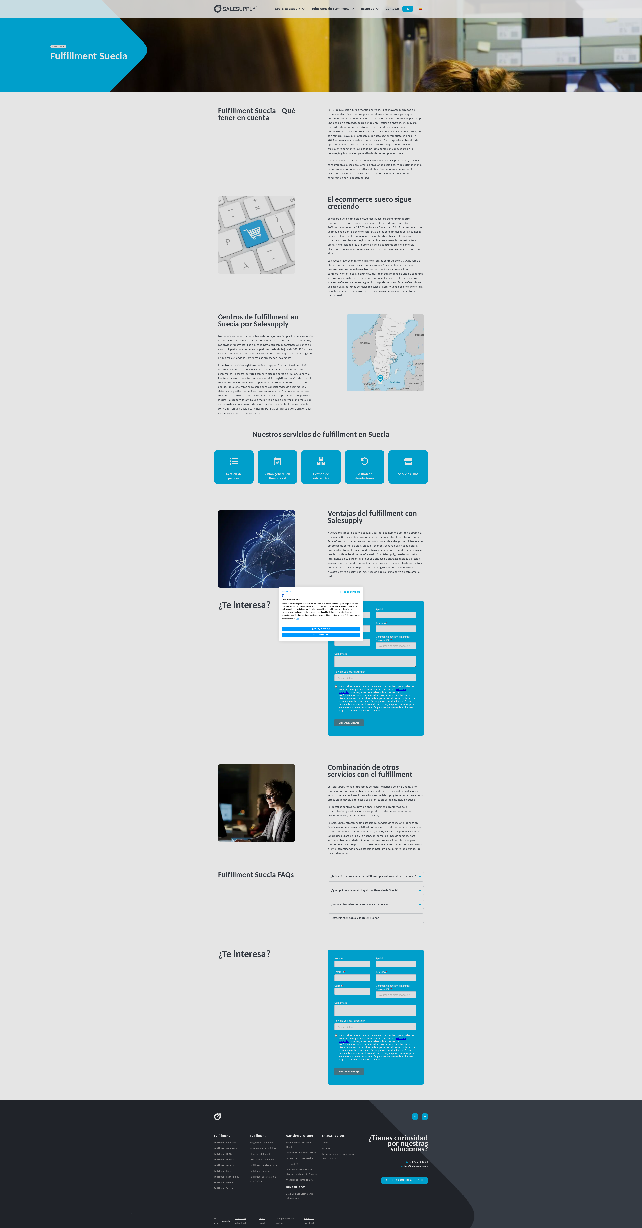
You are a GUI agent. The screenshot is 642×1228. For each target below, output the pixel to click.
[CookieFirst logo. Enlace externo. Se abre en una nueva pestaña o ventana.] (283, 595)
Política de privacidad (349, 592)
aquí (297, 619)
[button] (287, 592)
